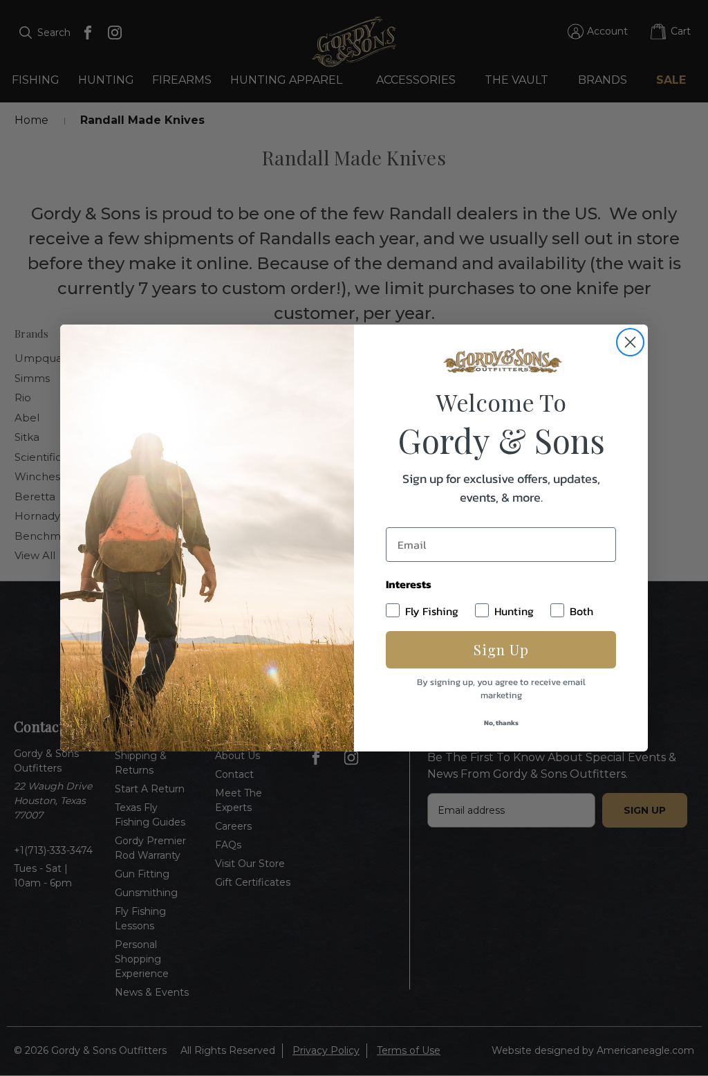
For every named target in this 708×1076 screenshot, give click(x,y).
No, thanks (501, 723)
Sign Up (501, 649)
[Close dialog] (630, 342)
